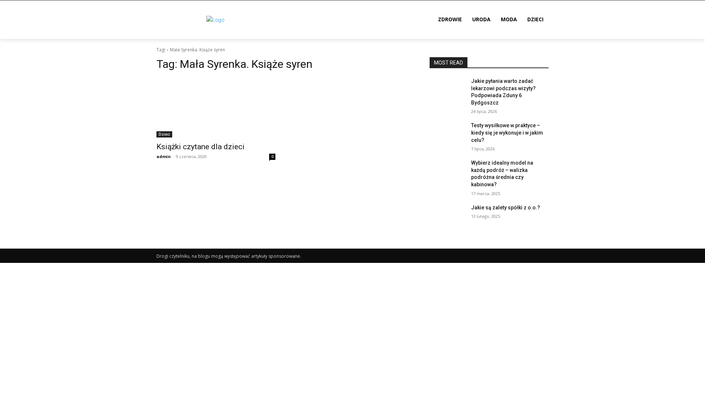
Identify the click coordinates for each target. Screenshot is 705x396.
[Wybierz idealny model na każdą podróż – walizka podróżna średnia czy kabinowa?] (447, 172)
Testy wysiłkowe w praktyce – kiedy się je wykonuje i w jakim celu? (507, 132)
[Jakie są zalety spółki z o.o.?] (447, 216)
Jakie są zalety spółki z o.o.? (505, 207)
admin (163, 156)
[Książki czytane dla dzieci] (215, 108)
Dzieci (164, 134)
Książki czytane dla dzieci (200, 146)
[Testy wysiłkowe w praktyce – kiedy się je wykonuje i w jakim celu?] (447, 134)
